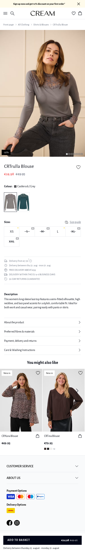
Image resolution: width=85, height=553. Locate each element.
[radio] (11, 232)
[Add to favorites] (78, 167)
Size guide (75, 222)
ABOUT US (13, 478)
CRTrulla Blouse (60, 24)
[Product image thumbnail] (67, 154)
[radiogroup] (42, 237)
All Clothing (23, 24)
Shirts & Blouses (41, 24)
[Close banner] (79, 4)
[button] (42, 322)
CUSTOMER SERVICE (20, 466)
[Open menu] (4, 13)
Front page (8, 24)
